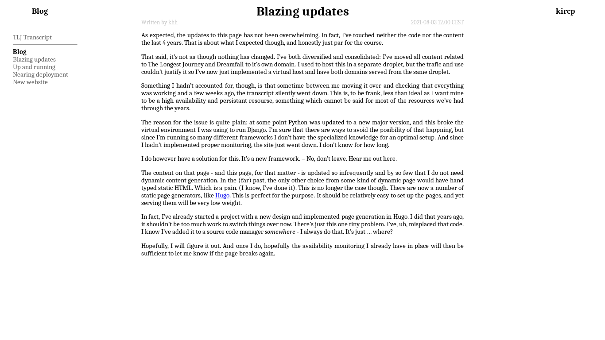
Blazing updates (34, 59)
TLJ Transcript (32, 37)
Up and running (34, 67)
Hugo (222, 195)
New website (30, 82)
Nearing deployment (40, 74)
